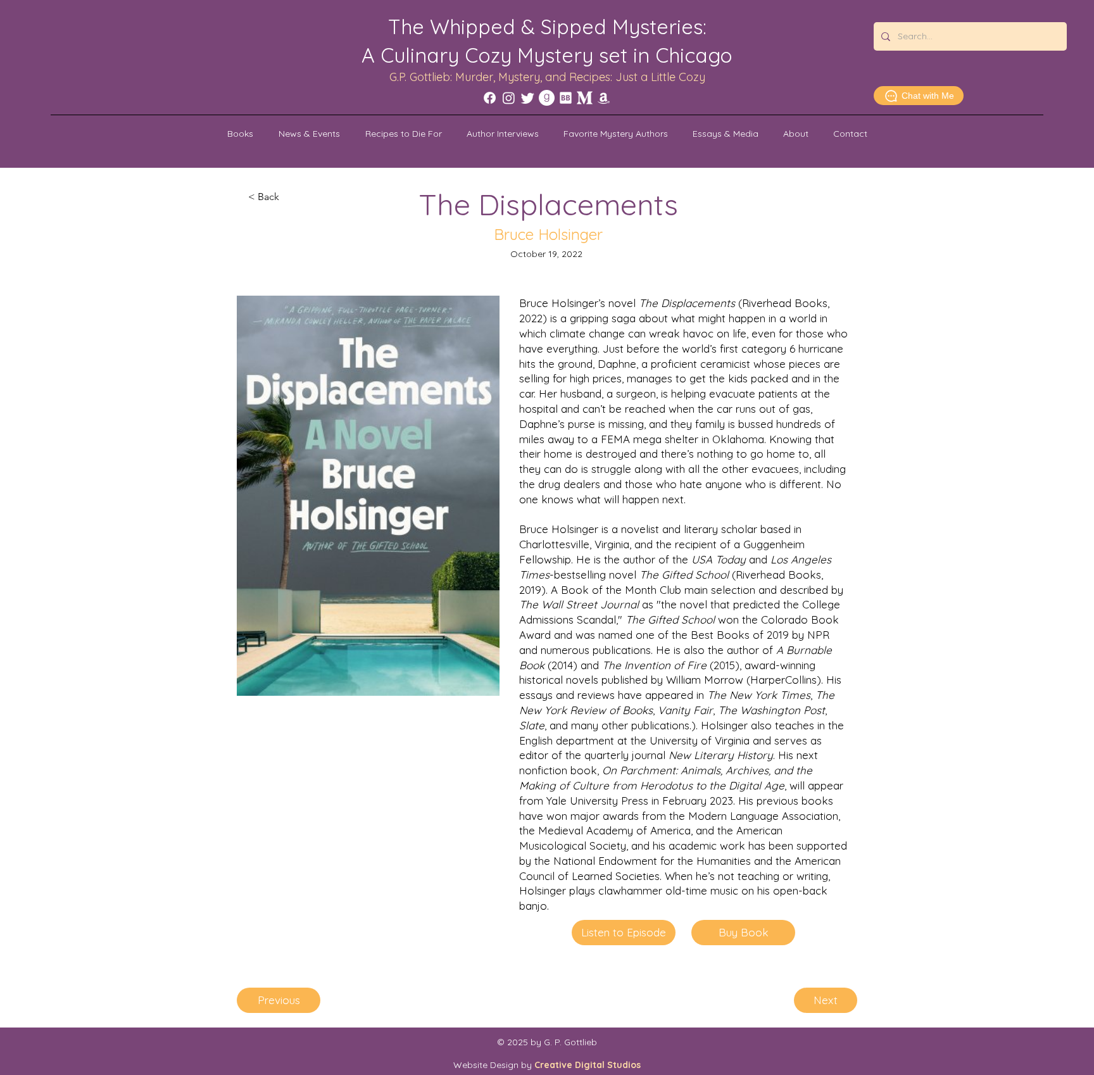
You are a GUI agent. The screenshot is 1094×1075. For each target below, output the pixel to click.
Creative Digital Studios (587, 1065)
